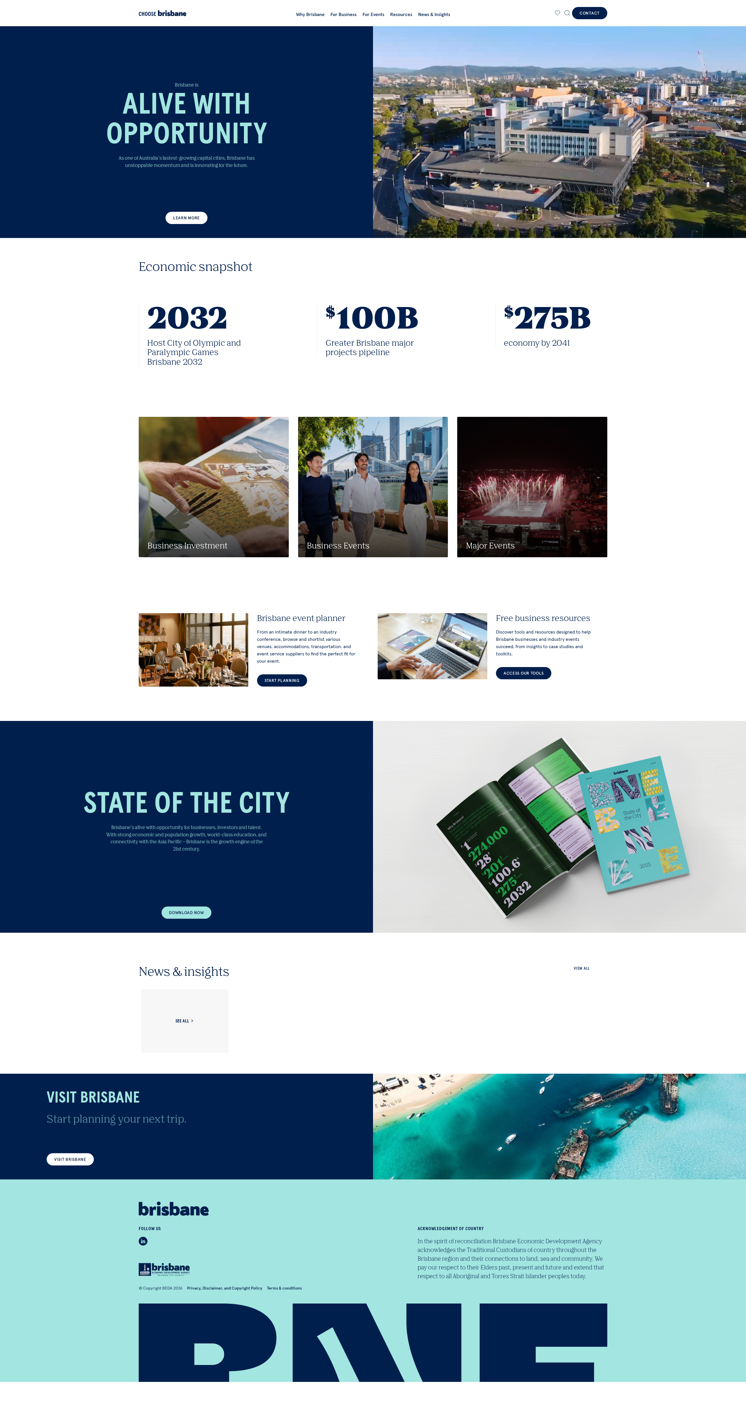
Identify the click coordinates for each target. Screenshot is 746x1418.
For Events (373, 14)
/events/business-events (373, 487)
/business (214, 487)
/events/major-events (532, 487)
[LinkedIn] (143, 1241)
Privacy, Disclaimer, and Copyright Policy (224, 1288)
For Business (343, 14)
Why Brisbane (310, 14)
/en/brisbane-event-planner (253, 650)
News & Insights (434, 14)
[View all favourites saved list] (557, 13)
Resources (401, 14)
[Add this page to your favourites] (557, 13)
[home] (174, 13)
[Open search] (567, 13)
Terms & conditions (284, 1288)
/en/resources (492, 646)
